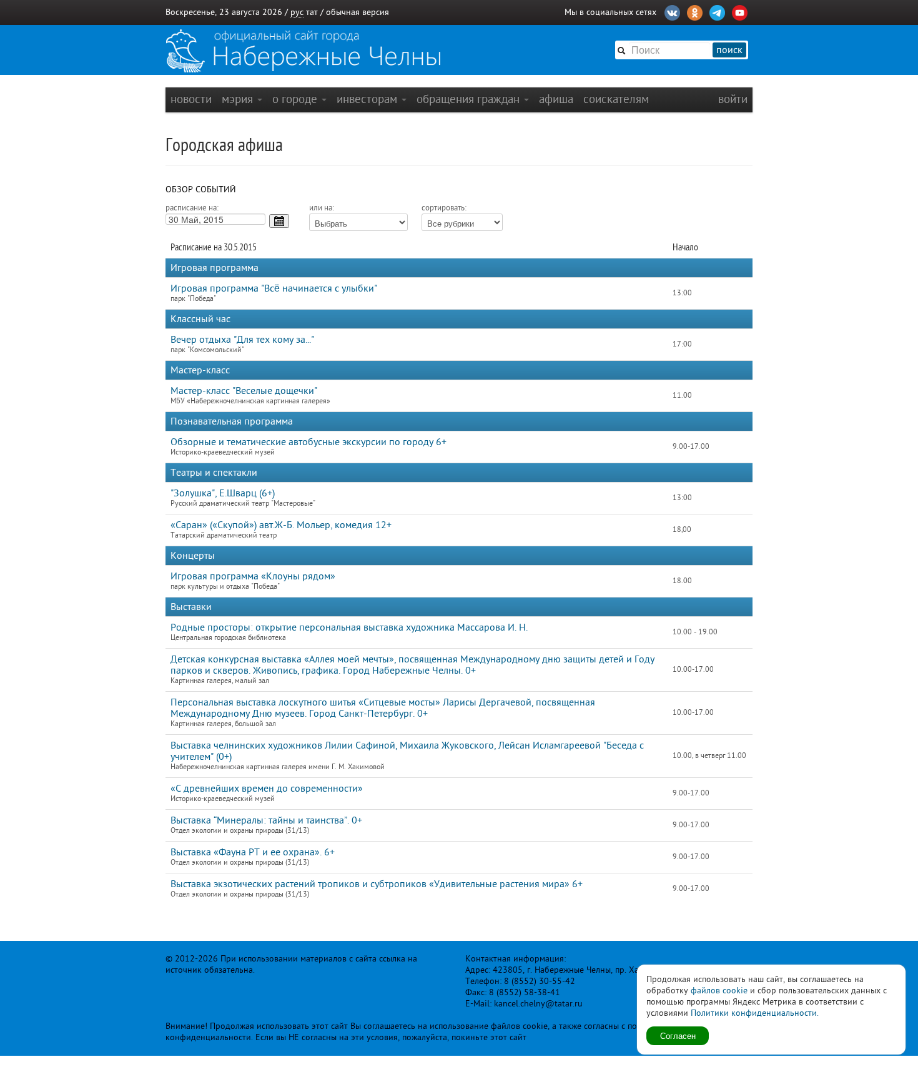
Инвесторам (368, 99)
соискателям (616, 99)
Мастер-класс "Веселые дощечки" (243, 390)
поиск (729, 50)
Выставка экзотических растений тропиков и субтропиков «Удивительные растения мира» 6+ (376, 884)
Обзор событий (200, 189)
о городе (296, 99)
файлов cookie (719, 990)
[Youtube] (739, 11)
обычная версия (357, 12)
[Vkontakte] (672, 11)
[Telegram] (717, 11)
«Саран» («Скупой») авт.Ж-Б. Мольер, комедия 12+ (281, 525)
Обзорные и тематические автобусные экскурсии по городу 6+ (308, 442)
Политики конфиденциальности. (755, 1013)
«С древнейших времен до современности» (266, 788)
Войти (733, 99)
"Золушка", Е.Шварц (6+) (222, 493)
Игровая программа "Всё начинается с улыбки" (273, 288)
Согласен (678, 1035)
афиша (556, 99)
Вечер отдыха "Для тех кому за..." (242, 339)
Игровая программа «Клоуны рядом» (252, 576)
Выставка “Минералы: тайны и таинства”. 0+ (266, 820)
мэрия (239, 99)
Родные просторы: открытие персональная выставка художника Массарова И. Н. (349, 627)
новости (191, 99)
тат (312, 12)
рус (297, 12)
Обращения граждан (470, 99)
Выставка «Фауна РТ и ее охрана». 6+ (252, 852)
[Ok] (694, 11)
